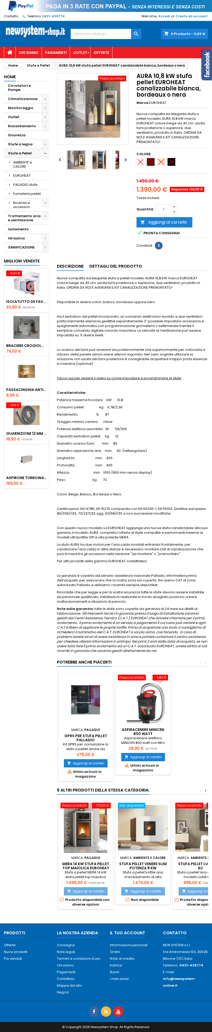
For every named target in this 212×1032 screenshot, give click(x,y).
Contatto (11, 16)
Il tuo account (127, 933)
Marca (142, 103)
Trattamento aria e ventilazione (24, 218)
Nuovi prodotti (15, 951)
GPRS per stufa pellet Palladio (85, 738)
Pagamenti (56, 52)
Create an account (192, 16)
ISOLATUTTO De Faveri (26, 302)
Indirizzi (116, 965)
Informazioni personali (129, 945)
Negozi (63, 992)
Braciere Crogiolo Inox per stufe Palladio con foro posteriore (26, 346)
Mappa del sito (69, 985)
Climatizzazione (22, 98)
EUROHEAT (22, 175)
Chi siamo (29, 52)
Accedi (164, 16)
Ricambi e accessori (21, 204)
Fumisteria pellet (27, 193)
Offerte (101, 52)
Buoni (114, 972)
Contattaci (65, 978)
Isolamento (18, 229)
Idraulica (16, 238)
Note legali (66, 951)
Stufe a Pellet (20, 153)
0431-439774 (53, 16)
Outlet (80, 52)
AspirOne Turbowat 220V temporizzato (26, 478)
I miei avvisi (119, 978)
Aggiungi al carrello (163, 222)
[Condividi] (159, 246)
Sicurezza (17, 135)
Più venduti (13, 958)
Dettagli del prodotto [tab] (115, 266)
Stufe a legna (20, 144)
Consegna (66, 945)
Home (10, 77)
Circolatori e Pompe (19, 87)
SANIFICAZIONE (21, 247)
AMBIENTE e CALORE (22, 164)
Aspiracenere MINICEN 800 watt (143, 731)
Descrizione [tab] (70, 266)
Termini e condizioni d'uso (79, 958)
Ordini (115, 951)
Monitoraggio (20, 107)
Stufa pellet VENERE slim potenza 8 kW (143, 866)
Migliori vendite (22, 261)
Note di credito (122, 958)
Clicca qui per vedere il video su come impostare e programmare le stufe (119, 378)
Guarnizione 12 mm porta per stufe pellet (26, 433)
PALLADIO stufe (25, 184)
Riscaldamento (22, 126)
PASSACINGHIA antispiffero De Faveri (26, 390)
